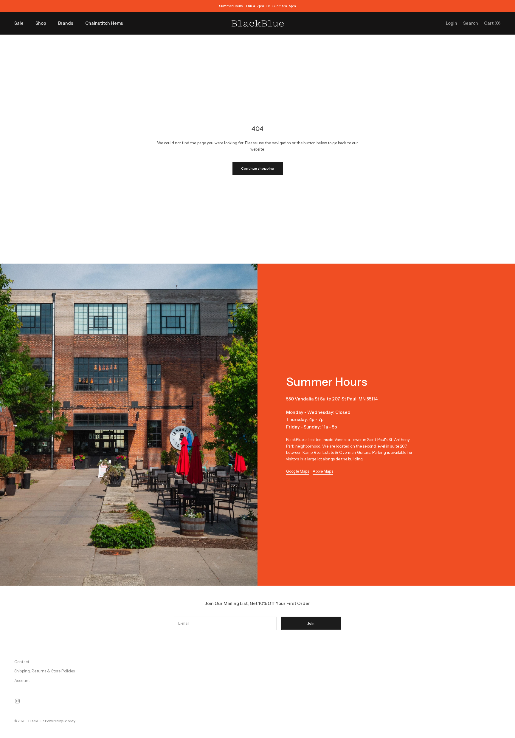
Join (311, 623)
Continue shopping (257, 168)
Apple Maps (323, 471)
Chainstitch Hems (104, 23)
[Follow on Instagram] (17, 701)
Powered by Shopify (60, 721)
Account (22, 680)
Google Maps (297, 471)
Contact (21, 661)
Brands (65, 23)
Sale (19, 23)
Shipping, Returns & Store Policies (44, 671)
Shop (40, 23)
